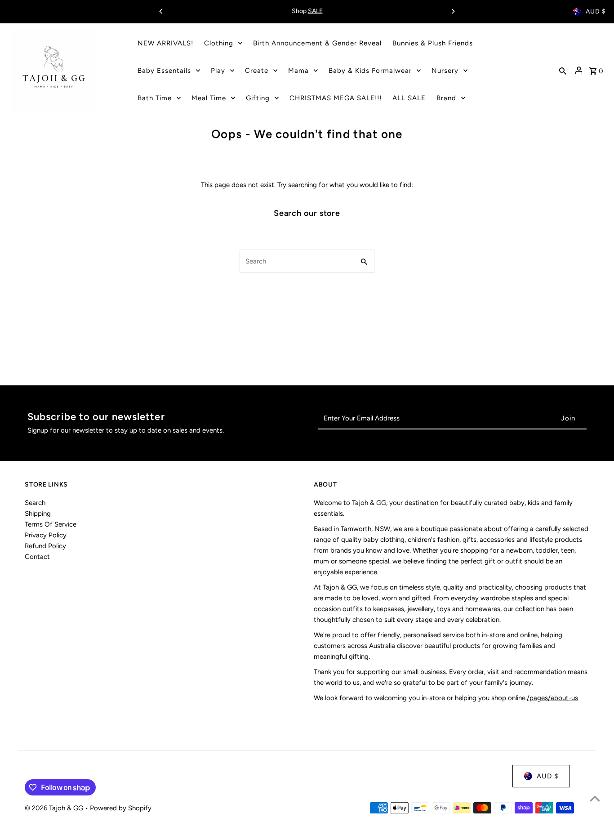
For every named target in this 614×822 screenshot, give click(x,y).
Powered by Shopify (120, 808)
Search (35, 503)
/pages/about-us (552, 698)
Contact (37, 557)
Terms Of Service (50, 524)
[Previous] (161, 11)
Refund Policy (45, 546)
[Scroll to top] (595, 798)
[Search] (563, 70)
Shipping (38, 513)
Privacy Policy (46, 535)
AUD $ (596, 11)
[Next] (452, 11)
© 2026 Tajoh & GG (55, 808)
